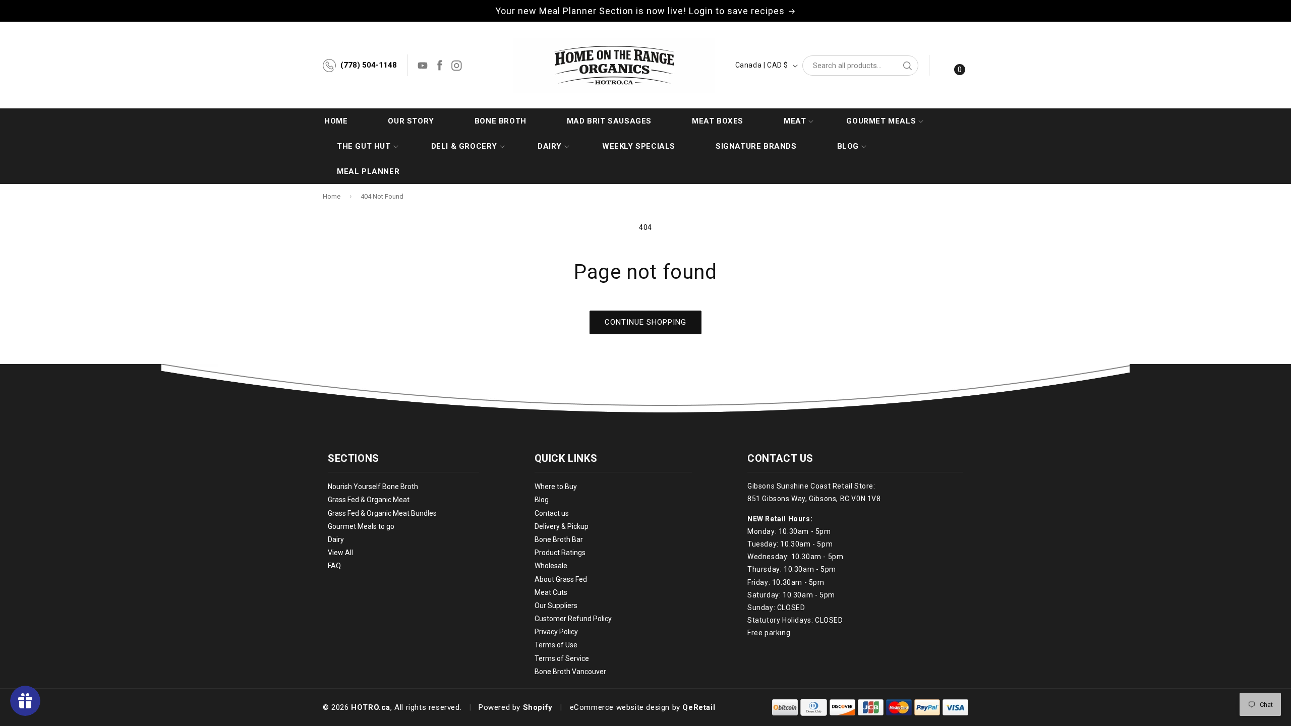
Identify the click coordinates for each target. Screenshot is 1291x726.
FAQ (334, 566)
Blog (542, 500)
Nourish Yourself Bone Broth (373, 486)
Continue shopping (645, 322)
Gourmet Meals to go (361, 526)
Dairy (336, 539)
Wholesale (551, 566)
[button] (795, 121)
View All (340, 553)
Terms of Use (556, 645)
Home (331, 196)
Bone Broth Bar (559, 539)
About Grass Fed (561, 579)
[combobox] (860, 65)
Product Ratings (560, 553)
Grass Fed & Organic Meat (368, 500)
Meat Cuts (551, 592)
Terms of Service (562, 658)
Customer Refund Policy (573, 619)
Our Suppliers (556, 605)
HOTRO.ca (370, 707)
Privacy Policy (556, 632)
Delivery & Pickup (562, 526)
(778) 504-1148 (368, 65)
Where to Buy (556, 486)
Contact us (552, 513)
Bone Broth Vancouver (570, 672)
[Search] (907, 65)
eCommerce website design (620, 707)
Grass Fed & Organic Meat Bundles (382, 513)
